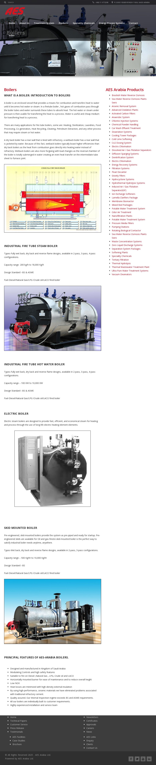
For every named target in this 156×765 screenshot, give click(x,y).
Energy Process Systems (112, 23)
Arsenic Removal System (124, 106)
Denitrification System (123, 157)
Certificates (92, 720)
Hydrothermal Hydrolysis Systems (128, 183)
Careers (90, 728)
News (89, 731)
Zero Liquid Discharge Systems (127, 245)
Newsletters (92, 717)
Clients (89, 744)
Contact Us (91, 747)
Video (12, 35)
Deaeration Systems (122, 131)
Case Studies (18, 740)
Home (12, 23)
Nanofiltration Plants (122, 215)
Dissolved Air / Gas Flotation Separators (131, 150)
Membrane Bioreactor (123, 201)
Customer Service (19, 724)
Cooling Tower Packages (124, 135)
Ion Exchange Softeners (123, 193)
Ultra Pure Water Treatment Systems (130, 270)
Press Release (17, 728)
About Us (24, 23)
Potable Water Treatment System (128, 208)
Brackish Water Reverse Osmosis (128, 95)
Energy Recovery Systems (124, 164)
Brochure (17, 744)
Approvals (91, 724)
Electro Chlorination (121, 146)
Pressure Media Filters (123, 223)
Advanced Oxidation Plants (125, 109)
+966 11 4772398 (101, 2)
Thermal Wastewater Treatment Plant (130, 267)
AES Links (91, 736)
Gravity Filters (118, 175)
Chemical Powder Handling (125, 124)
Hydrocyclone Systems (123, 179)
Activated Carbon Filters (123, 113)
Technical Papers (18, 720)
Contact (133, 23)
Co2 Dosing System (121, 142)
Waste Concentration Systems (127, 241)
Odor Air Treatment (121, 212)
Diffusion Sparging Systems (125, 153)
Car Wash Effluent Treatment (126, 128)
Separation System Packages (126, 248)
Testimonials (16, 731)
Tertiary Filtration (120, 259)
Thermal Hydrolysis (121, 263)
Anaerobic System (121, 117)
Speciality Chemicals (84, 23)
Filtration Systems (120, 168)
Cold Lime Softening (122, 139)
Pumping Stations (120, 226)
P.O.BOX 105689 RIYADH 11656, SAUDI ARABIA (132, 2)
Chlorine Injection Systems (125, 120)
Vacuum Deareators (122, 274)
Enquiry (90, 740)
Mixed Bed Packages (122, 204)
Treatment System (44, 23)
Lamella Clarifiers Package (125, 197)
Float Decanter (119, 172)
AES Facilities (18, 736)
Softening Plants (120, 252)
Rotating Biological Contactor (126, 230)
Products (63, 23)
